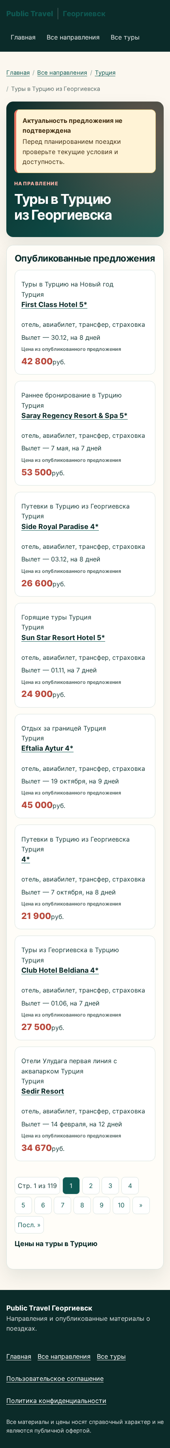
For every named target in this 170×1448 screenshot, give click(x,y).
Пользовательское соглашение (55, 1378)
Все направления (73, 37)
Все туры (125, 37)
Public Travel (56, 13)
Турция (105, 72)
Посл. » (29, 1225)
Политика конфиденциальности (56, 1401)
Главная (23, 37)
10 (121, 1205)
